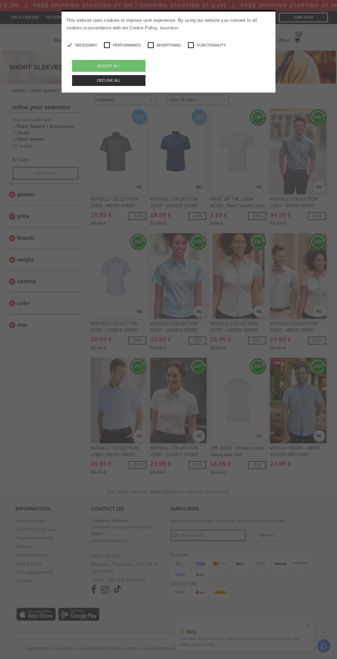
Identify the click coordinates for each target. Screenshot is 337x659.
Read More (169, 28)
